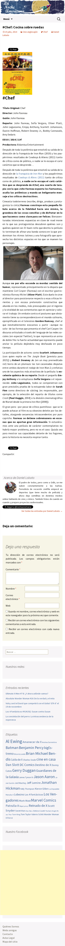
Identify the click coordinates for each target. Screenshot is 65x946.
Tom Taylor (26, 814)
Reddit (49, 459)
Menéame (36, 459)
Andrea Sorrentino (49, 742)
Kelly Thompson (27, 789)
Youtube (20, 673)
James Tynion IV (26, 777)
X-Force (9, 817)
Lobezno (19, 794)
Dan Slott (12, 765)
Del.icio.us (12, 465)
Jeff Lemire (34, 783)
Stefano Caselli (39, 811)
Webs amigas (10, 930)
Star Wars (29, 811)
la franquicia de (29, 173)
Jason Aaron (44, 776)
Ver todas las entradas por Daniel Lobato (41, 511)
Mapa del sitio (10, 941)
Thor (10, 815)
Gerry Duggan (24, 770)
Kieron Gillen (41, 788)
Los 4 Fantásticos (34, 794)
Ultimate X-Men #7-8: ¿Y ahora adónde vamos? (27, 693)
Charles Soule (29, 759)
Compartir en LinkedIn (43, 459)
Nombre (11, 588)
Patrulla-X (12, 806)
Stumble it (55, 459)
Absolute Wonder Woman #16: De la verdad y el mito (30, 698)
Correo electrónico (13, 597)
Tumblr (30, 459)
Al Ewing (14, 741)
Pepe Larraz (23, 806)
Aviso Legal (9, 937)
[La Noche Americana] (32, 7)
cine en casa (46, 759)
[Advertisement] (32, 882)
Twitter (12, 459)
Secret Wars (20, 810)
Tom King (16, 814)
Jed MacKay (20, 783)
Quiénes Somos (11, 926)
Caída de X (17, 759)
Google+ (18, 459)
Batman (12, 747)
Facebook (6, 459)
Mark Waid (25, 800)
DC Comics (27, 765)
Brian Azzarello (19, 754)
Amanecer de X (32, 742)
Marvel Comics (43, 800)
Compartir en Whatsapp (18, 465)
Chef (45, 31)
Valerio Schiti (37, 814)
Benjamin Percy (31, 747)
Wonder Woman (51, 814)
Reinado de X (38, 805)
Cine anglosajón (30, 31)
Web (8, 605)
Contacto (8, 934)
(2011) (31, 177)
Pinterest (24, 459)
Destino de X (43, 765)
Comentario (13, 569)
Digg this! (6, 465)
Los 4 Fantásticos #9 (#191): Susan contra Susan (28, 711)
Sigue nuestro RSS (38, 673)
